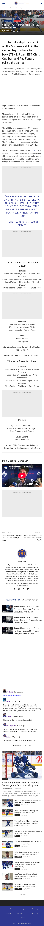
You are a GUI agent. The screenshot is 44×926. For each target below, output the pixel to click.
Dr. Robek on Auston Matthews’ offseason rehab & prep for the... (25, 885)
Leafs (33, 150)
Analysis (5, 778)
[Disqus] (22, 715)
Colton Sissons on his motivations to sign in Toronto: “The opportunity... (27, 853)
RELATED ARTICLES (13, 600)
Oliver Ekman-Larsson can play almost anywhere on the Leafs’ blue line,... (28, 801)
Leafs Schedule (11, 909)
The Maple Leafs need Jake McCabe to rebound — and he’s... (28, 843)
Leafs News (10, 8)
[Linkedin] (20, 589)
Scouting (8, 913)
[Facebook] (15, 589)
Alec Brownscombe (7, 788)
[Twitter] (29, 589)
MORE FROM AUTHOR (30, 600)
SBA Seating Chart (33, 913)
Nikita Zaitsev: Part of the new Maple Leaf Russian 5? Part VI (32, 538)
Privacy (23, 917)
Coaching (35, 909)
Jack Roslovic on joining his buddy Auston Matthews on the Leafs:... (26, 875)
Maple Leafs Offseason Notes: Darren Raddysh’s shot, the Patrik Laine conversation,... (27, 864)
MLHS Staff (7, 31)
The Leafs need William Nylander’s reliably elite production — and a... (26, 822)
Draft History (19, 913)
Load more (21, 894)
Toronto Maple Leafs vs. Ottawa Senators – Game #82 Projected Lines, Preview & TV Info (26, 609)
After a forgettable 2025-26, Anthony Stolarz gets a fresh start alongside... (21, 784)
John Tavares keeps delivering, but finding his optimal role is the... (26, 811)
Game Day (19, 8)
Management (24, 909)
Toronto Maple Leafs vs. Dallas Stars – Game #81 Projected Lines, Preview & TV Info (28, 620)
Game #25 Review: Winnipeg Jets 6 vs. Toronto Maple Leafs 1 (12, 538)
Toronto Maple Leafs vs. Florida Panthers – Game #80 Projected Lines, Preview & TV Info (26, 631)
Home (3, 8)
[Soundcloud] (24, 589)
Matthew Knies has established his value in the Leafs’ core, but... (28, 832)
